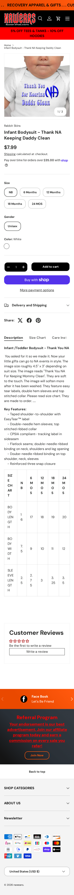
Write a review (37, 651)
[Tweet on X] (20, 320)
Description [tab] (13, 337)
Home (7, 45)
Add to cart (51, 266)
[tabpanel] (37, 471)
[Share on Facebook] (29, 320)
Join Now (37, 755)
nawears (18, 885)
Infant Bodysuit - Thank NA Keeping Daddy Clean (32, 48)
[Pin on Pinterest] (38, 320)
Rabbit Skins (12, 126)
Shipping (10, 154)
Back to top (37, 771)
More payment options (37, 290)
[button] (58, 18)
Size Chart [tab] (37, 337)
